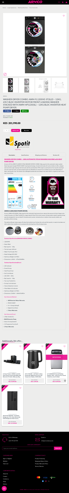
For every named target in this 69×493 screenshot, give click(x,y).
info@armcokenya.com (47, 440)
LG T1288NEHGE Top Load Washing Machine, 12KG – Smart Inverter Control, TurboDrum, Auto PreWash (56, 375)
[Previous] (6, 44)
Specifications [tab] (25, 155)
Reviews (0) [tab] (56, 155)
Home (4, 7)
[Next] (63, 44)
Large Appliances (11, 7)
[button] (3, 2)
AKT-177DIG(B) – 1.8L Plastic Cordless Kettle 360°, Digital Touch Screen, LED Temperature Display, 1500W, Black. (33, 375)
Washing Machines (23, 7)
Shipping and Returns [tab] (41, 155)
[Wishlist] (59, 2)
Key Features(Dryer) (10, 314)
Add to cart (16, 130)
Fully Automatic (33, 7)
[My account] (63, 2)
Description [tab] (12, 155)
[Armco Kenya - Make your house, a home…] (35, 2)
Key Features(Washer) (10, 297)
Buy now (26, 130)
